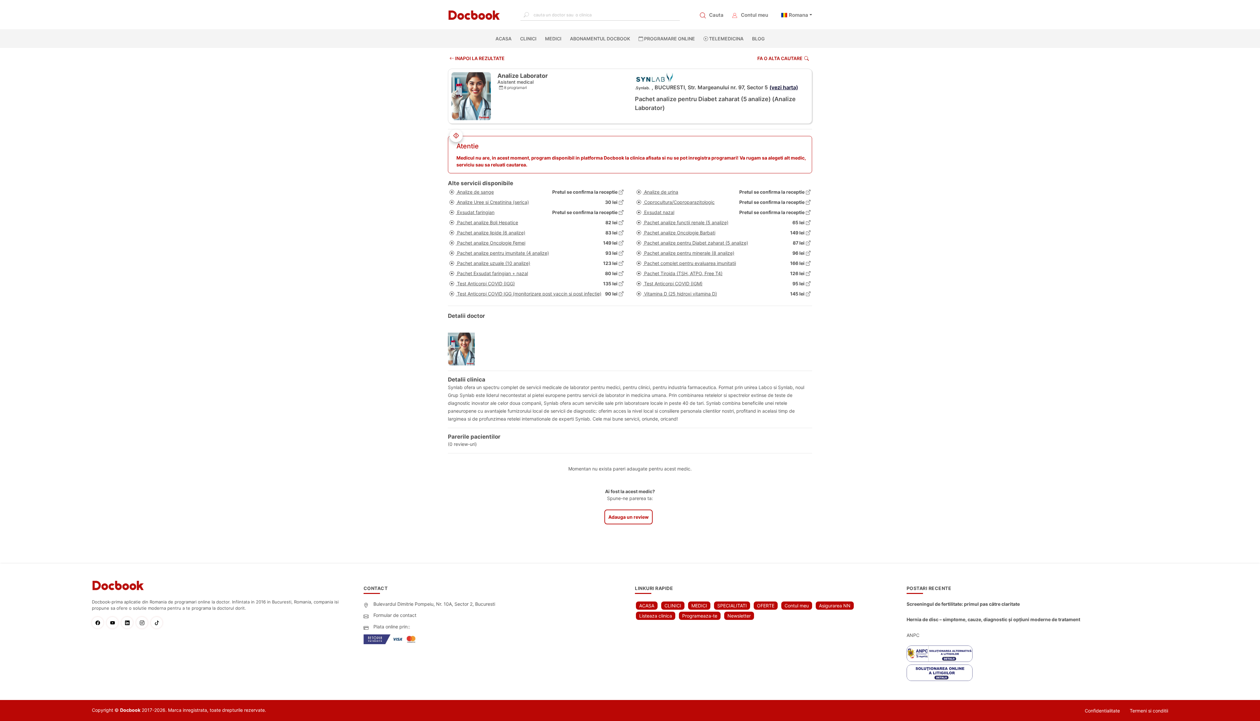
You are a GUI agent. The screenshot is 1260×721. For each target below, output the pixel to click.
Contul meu (754, 15)
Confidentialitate (1102, 710)
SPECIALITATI (732, 605)
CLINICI (528, 38)
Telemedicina (726, 38)
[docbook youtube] (114, 622)
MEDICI (553, 38)
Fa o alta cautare (780, 58)
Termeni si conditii (1149, 710)
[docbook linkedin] (128, 622)
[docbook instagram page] (143, 622)
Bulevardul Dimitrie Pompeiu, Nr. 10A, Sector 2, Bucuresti (434, 604)
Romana (798, 15)
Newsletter (739, 616)
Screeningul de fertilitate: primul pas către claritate (963, 604)
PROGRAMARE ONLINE (669, 38)
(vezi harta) (783, 87)
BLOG (758, 38)
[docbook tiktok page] (158, 622)
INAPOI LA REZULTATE (479, 58)
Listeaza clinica (655, 616)
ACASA (504, 38)
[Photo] (464, 349)
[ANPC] (940, 653)
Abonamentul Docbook (600, 38)
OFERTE (765, 605)
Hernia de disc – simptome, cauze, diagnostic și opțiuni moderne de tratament (993, 619)
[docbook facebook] (99, 622)
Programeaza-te (699, 616)
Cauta (716, 15)
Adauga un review (628, 517)
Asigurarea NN (834, 605)
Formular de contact (394, 615)
